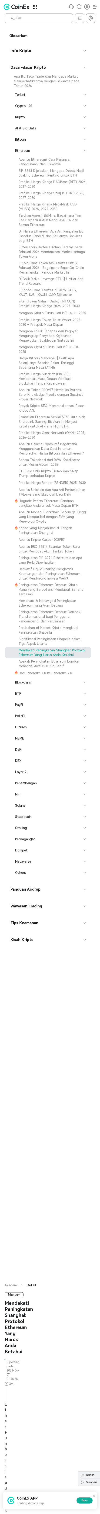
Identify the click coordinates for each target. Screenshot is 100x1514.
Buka (84, 1500)
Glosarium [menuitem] (18, 36)
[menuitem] (48, 81)
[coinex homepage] (17, 7)
